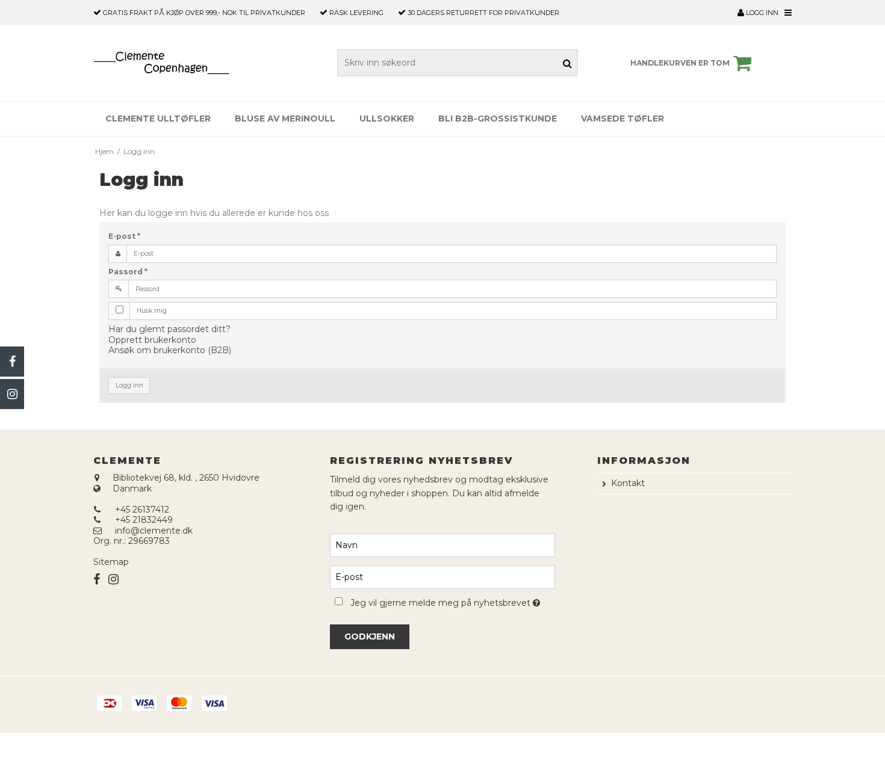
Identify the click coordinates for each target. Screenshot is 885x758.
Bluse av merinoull (285, 118)
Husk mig (152, 311)
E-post (124, 236)
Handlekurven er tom (680, 62)
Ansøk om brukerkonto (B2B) (169, 350)
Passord (128, 271)
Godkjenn (369, 636)
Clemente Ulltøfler (158, 118)
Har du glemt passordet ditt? (169, 329)
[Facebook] (12, 362)
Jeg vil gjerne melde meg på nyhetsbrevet (452, 600)
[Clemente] (161, 63)
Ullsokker (386, 118)
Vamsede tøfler (622, 118)
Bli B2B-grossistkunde (497, 118)
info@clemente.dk (154, 530)
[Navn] (442, 545)
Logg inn (761, 12)
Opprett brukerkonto (152, 339)
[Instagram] (12, 394)
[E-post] (442, 577)
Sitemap (111, 561)
